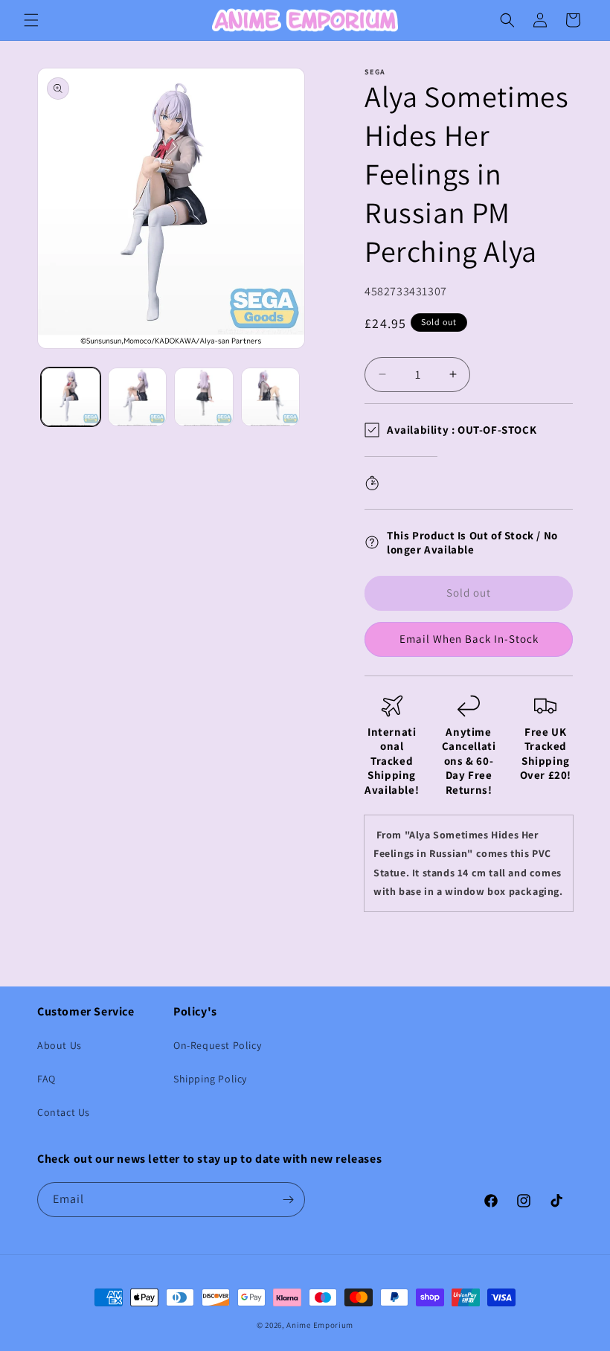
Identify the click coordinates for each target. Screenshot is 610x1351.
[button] (31, 20)
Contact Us (63, 1112)
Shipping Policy (210, 1078)
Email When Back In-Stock (469, 639)
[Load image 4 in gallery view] (271, 397)
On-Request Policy (217, 1045)
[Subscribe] (288, 1199)
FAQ (46, 1078)
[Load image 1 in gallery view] (70, 397)
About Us (59, 1045)
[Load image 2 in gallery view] (137, 397)
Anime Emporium (319, 1325)
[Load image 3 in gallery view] (204, 397)
